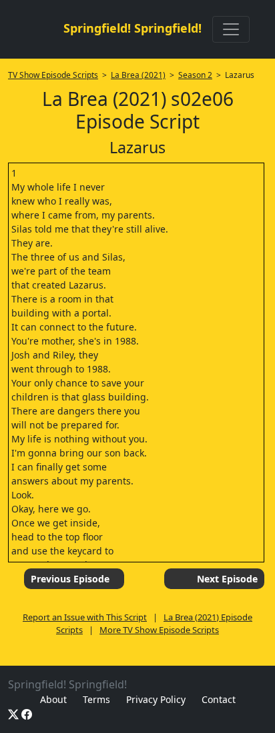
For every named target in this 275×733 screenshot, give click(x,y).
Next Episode (227, 578)
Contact (219, 699)
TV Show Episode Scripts (53, 75)
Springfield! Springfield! (132, 28)
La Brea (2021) (138, 75)
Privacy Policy (156, 699)
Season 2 (195, 75)
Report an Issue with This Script (85, 617)
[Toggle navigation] (231, 29)
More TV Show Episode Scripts (159, 630)
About (53, 699)
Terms (96, 699)
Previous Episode (70, 578)
